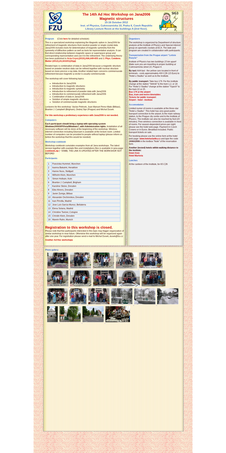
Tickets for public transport (142, 97)
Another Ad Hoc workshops (59, 240)
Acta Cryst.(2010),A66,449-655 (82, 58)
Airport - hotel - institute (141, 100)
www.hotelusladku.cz (149, 138)
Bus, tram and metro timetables (145, 94)
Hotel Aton (134, 153)
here (65, 39)
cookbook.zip (51, 151)
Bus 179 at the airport (140, 92)
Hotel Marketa (136, 155)
